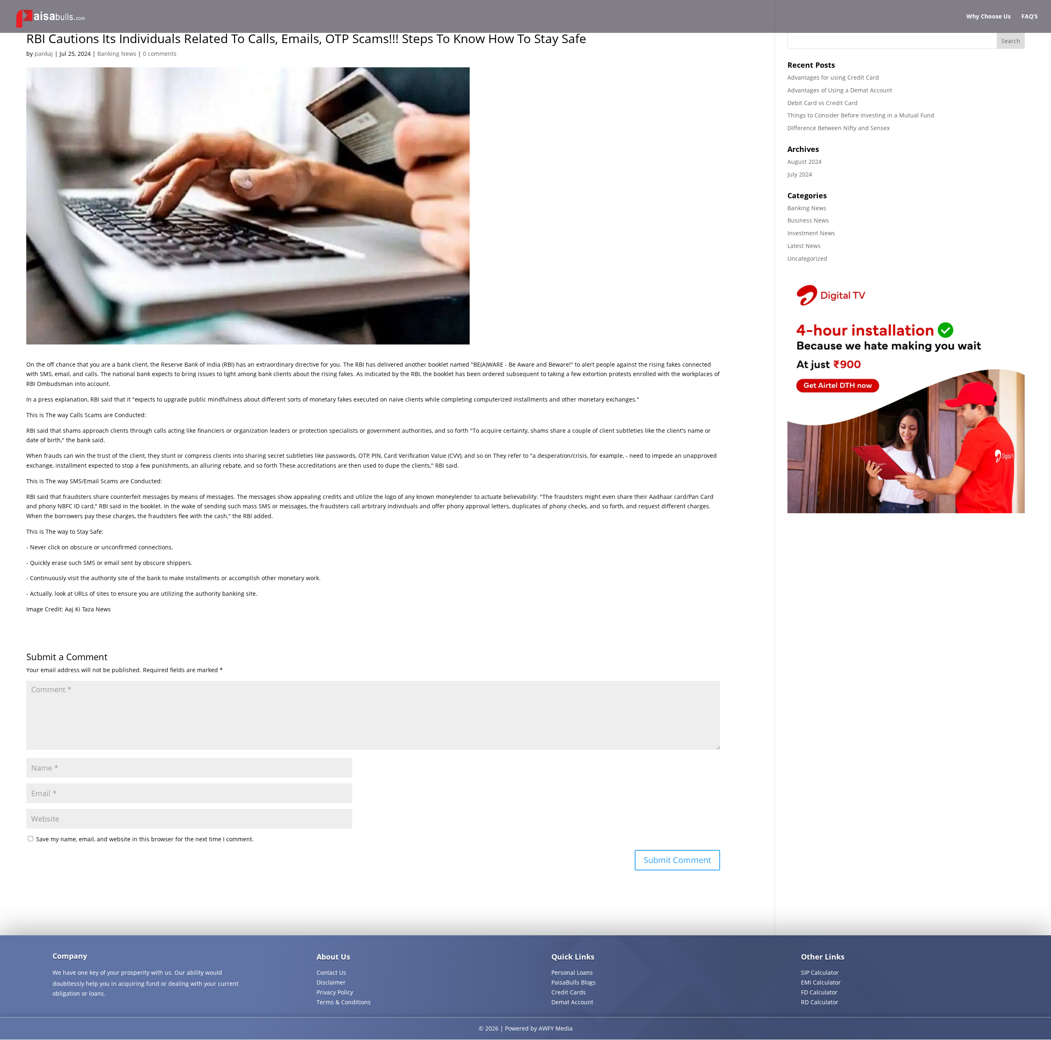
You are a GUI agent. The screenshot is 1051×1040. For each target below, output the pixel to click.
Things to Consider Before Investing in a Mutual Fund (860, 115)
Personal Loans (572, 972)
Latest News (804, 246)
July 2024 (799, 174)
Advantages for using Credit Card (833, 77)
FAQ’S (1029, 17)
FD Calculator (819, 992)
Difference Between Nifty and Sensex (838, 128)
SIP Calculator (820, 972)
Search (1010, 41)
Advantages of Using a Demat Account (839, 90)
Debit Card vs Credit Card (822, 103)
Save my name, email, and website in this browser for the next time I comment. (145, 839)
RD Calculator (819, 1002)
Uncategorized (807, 258)
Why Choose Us (988, 17)
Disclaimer (331, 982)
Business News (808, 220)
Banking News (116, 53)
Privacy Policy (335, 992)
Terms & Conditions (344, 1002)
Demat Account (572, 1002)
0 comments (160, 53)
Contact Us (331, 972)
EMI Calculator (821, 982)
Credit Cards (568, 992)
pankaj (43, 53)
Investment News (811, 233)
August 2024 (804, 161)
